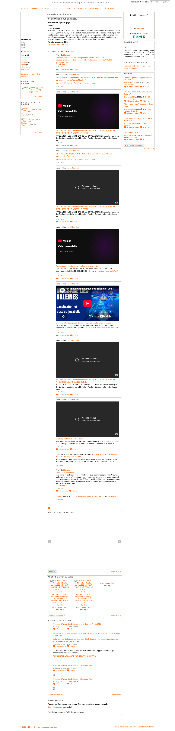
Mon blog (49, 508)
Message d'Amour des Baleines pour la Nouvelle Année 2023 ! (80, 58)
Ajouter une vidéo (56, 615)
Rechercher (172, 2)
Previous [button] (49, 541)
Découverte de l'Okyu (132, 133)
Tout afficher (39, 97)
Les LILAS (133, 137)
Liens (115, 727)
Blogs (23, 55)
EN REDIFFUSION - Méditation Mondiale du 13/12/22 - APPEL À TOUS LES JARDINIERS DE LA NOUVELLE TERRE (86, 132)
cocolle (58, 496)
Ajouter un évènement (135, 145)
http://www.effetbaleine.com (58, 45)
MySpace (27, 51)
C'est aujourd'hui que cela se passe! (70, 439)
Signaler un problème (128, 727)
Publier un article (56, 695)
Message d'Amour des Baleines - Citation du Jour (75, 83)
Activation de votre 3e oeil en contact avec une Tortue (77, 266)
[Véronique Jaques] (32, 90)
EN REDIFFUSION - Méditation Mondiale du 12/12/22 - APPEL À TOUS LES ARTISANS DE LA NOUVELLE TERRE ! (86, 381)
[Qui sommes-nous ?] (139, 47)
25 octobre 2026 (148, 135)
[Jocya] (25, 90)
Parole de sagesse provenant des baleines (88, 496)
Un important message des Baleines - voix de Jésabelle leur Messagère (84, 323)
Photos (23, 65)
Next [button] (119, 541)
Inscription (135, 2)
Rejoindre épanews (55, 707)
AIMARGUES (128, 84)
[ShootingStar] (39, 90)
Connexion (144, 2)
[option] (84, 541)
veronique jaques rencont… (34, 110)
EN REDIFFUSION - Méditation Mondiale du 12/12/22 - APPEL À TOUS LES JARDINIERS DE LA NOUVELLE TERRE (86, 208)
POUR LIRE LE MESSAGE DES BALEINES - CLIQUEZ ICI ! (75, 656)
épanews (53, 727)
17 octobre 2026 (129, 123)
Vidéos (23, 69)
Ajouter (53, 571)
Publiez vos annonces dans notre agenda (137, 67)
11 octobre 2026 (129, 97)
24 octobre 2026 (129, 135)
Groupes (24, 62)
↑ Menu (30, 727)
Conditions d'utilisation (146, 727)
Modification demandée (65, 473)
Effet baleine (67, 55)
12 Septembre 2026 (130, 82)
